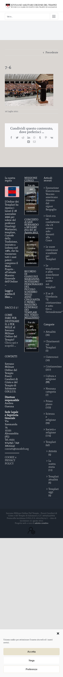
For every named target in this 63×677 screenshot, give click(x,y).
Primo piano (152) (49, 404)
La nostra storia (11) (51, 465)
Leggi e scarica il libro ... (10, 293)
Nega (31, 660)
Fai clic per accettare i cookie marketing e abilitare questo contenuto (31, 198)
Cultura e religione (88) (51, 379)
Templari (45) (51, 443)
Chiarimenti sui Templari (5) (51, 346)
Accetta (31, 651)
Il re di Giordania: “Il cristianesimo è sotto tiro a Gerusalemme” (51, 302)
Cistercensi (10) (51, 358)
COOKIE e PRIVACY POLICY (10, 460)
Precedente (52, 52)
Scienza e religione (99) (51, 418)
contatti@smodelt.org (17, 448)
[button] (58, 633)
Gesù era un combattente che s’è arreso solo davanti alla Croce (51, 228)
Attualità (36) (51, 333)
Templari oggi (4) (51, 492)
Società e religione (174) (51, 432)
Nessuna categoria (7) (51, 391)
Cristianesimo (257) (51, 368)
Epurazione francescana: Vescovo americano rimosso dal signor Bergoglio (51, 198)
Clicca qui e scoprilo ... (11, 344)
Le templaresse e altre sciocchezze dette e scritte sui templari (51, 276)
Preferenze (31, 669)
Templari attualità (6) (51, 479)
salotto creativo (41, 523)
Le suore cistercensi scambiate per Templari (51, 253)
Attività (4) (51, 453)
